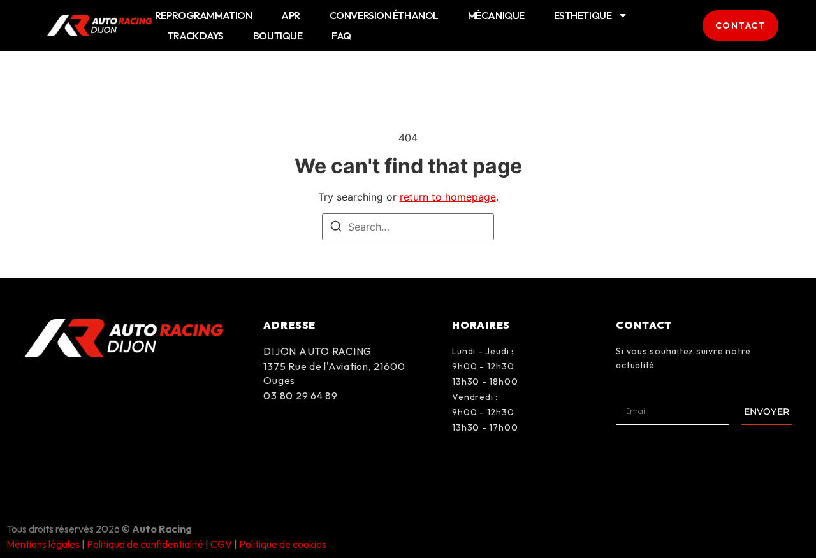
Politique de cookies (282, 544)
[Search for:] (408, 226)
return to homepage (448, 196)
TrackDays (196, 35)
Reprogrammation (203, 15)
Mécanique (496, 15)
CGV (221, 544)
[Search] (336, 228)
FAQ (341, 35)
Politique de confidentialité (145, 544)
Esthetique (583, 15)
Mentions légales (43, 544)
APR (290, 15)
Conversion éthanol (384, 15)
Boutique (277, 35)
